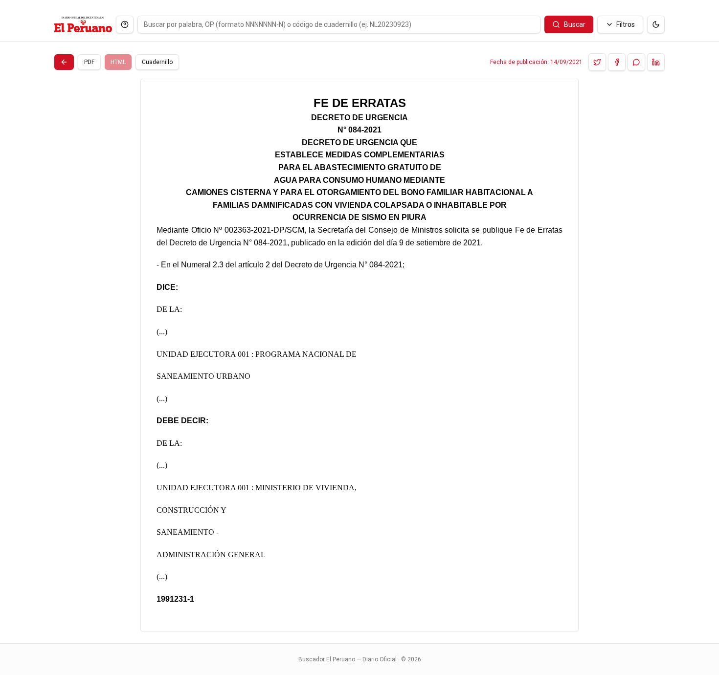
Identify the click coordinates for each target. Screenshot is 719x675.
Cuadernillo (157, 62)
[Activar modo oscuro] (656, 24)
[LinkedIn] (656, 62)
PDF (89, 62)
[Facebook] (617, 62)
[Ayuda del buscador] (125, 24)
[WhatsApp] (636, 62)
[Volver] (64, 62)
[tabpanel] (359, 355)
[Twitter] (597, 62)
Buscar (574, 24)
